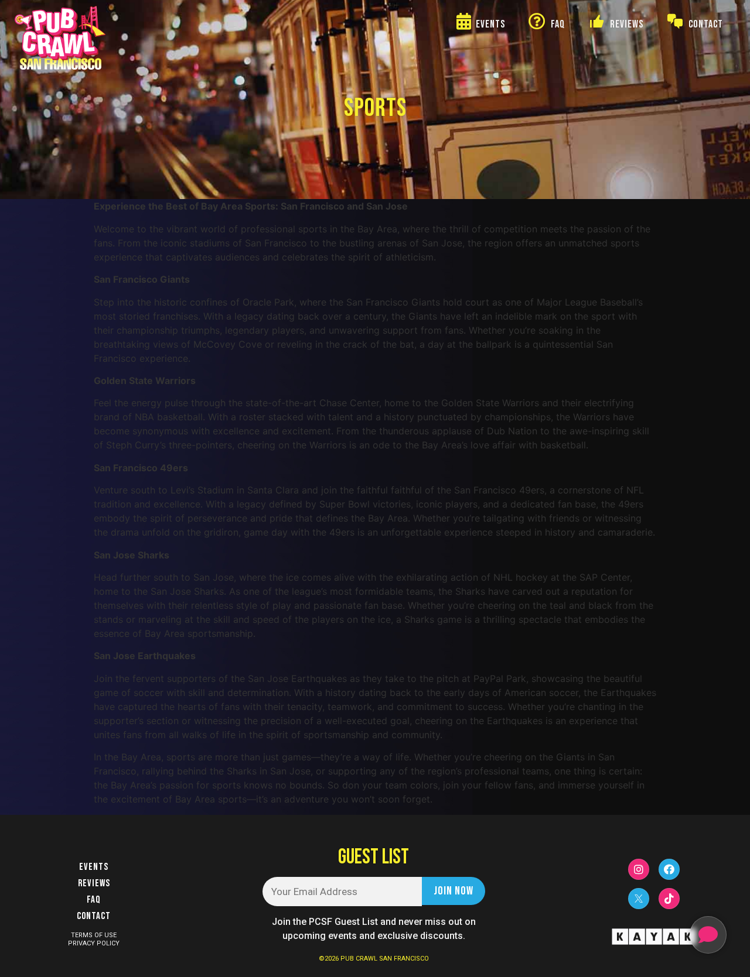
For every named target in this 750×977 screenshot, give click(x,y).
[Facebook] (669, 869)
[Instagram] (638, 869)
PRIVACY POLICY (94, 943)
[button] (708, 935)
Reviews (94, 883)
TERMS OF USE (94, 935)
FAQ (94, 900)
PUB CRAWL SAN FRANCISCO (384, 958)
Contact (94, 916)
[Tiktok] (669, 898)
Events (93, 867)
